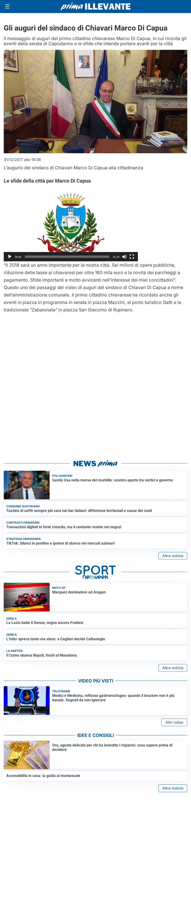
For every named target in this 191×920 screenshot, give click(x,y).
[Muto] (124, 256)
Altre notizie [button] (172, 555)
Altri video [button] (174, 722)
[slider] (67, 257)
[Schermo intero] (132, 256)
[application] (71, 224)
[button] (70, 224)
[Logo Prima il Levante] (95, 6)
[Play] (9, 256)
